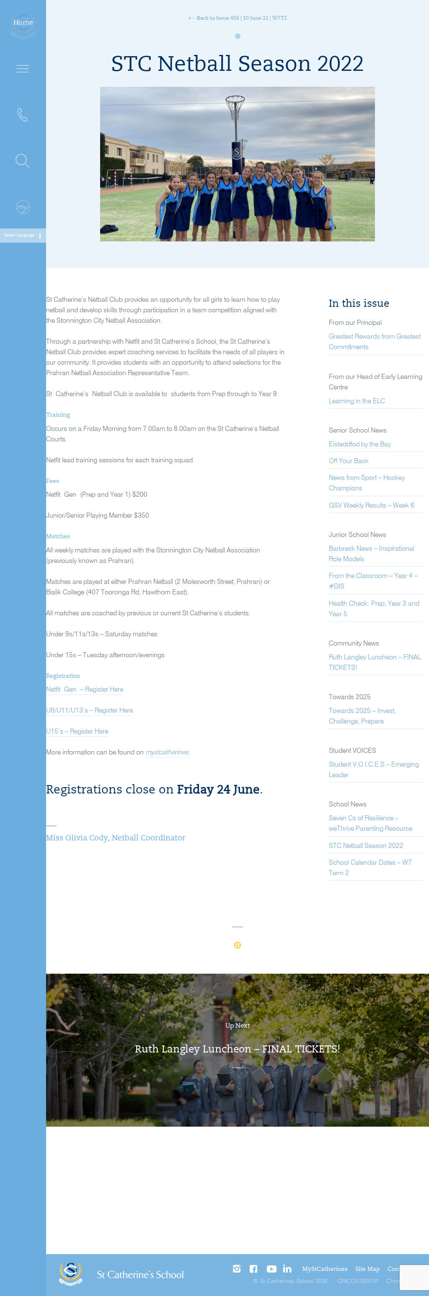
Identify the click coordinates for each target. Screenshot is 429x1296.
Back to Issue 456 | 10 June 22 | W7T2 (241, 18)
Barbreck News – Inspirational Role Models (371, 554)
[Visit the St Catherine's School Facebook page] (254, 1269)
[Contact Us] (23, 115)
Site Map (367, 1270)
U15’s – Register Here (77, 731)
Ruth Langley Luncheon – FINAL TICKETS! (375, 662)
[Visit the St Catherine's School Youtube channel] (271, 1269)
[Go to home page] (121, 1275)
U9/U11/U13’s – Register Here (89, 711)
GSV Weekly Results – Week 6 (371, 506)
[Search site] (23, 161)
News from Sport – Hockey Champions (367, 483)
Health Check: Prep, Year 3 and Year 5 (374, 609)
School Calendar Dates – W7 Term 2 (370, 868)
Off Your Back (349, 461)
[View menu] (23, 69)
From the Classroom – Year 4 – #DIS (373, 581)
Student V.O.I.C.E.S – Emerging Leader (374, 770)
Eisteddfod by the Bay (360, 444)
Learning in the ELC (357, 401)
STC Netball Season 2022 (366, 846)
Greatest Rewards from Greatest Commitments (375, 342)
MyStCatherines (325, 1270)
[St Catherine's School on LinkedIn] (287, 1269)
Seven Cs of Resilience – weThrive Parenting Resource (370, 823)
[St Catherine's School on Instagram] (237, 1269)
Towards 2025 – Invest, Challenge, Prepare (362, 716)
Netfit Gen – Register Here (84, 690)
